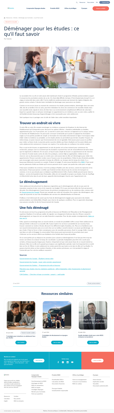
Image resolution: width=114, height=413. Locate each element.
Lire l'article (21, 342)
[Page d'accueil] (15, 8)
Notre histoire (97, 379)
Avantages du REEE (37, 383)
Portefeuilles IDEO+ (58, 379)
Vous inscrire (39, 360)
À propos (84, 8)
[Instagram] (63, 362)
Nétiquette (70, 411)
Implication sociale (98, 381)
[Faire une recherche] (76, 2)
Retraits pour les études (38, 391)
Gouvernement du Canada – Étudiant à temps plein (36, 258)
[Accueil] (4, 17)
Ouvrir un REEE (100, 8)
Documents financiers (58, 383)
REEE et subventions (37, 385)
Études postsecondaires (94, 283)
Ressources (82, 2)
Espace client (105, 2)
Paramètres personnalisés (80, 411)
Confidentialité (62, 411)
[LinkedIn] (68, 362)
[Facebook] (58, 362)
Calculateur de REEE (58, 381)
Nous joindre (90, 2)
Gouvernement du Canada (30, 192)
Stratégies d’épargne (37, 389)
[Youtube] (72, 362)
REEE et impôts (35, 387)
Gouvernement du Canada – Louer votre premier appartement (40, 262)
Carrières (16, 396)
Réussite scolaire (11, 22)
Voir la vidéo (57, 342)
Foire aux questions (37, 394)
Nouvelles (96, 383)
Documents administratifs (100, 386)
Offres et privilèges (70, 8)
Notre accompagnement (79, 379)
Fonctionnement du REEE (38, 381)
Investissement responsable (60, 390)
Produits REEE (54, 8)
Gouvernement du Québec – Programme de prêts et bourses (40, 265)
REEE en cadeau (77, 383)
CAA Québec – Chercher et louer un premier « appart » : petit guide (42, 274)
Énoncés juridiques (53, 411)
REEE (83, 162)
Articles (15, 17)
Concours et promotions (79, 381)
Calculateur (7, 398)
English (6, 401)
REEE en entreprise (19, 401)
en (97, 2)
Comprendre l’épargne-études (35, 8)
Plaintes (45, 411)
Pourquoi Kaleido (57, 388)
